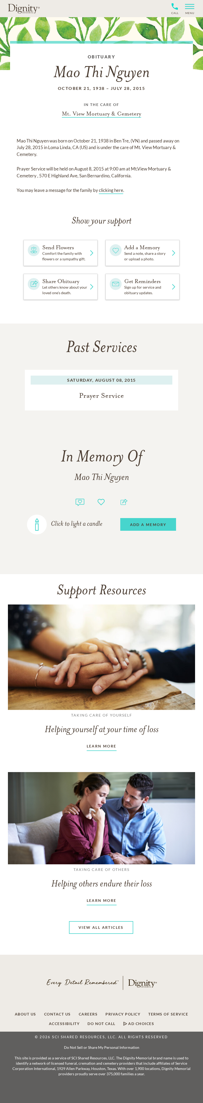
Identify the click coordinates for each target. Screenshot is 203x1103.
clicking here (111, 190)
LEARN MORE (102, 746)
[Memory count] (80, 501)
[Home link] (24, 8)
